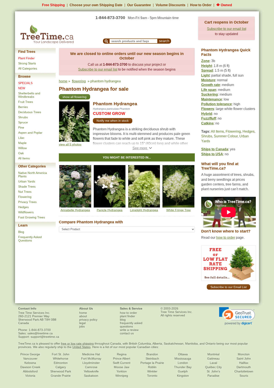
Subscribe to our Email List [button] (228, 287)
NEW (21, 88)
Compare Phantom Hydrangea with (91, 222)
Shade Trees (27, 186)
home (63, 81)
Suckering (209, 94)
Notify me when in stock (113, 120)
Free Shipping (53, 5)
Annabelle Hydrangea (75, 210)
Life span (208, 90)
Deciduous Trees (29, 112)
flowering (79, 81)
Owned (226, 5)
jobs (82, 326)
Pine (21, 127)
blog (123, 319)
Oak (21, 153)
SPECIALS (25, 83)
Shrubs (23, 117)
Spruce (23, 122)
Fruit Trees (25, 102)
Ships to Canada (214, 149)
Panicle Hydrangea (109, 210)
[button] (142, 148)
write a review (129, 330)
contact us (127, 333)
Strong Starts (27, 63)
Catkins (207, 123)
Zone (205, 61)
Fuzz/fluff (208, 118)
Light (205, 75)
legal (82, 323)
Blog (21, 232)
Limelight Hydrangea (144, 210)
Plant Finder (26, 58)
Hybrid (206, 114)
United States (81, 347)
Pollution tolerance (216, 104)
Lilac (21, 137)
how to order (225, 237)
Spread (207, 70)
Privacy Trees (27, 202)
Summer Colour (226, 136)
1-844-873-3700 (110, 17)
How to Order (200, 5)
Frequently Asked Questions (30, 238)
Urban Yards (26, 181)
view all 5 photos (70, 144)
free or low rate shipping (77, 343)
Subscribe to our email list (226, 29)
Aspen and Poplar (30, 132)
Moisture (208, 80)
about (83, 316)
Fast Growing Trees (31, 217)
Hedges (23, 207)
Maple (22, 143)
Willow (22, 148)
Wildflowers (26, 212)
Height (206, 66)
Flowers (207, 109)
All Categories (27, 68)
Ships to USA (212, 154)
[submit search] (106, 41)
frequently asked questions (131, 324)
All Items (24, 158)
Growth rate (210, 85)
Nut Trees (24, 191)
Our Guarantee (139, 5)
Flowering (24, 196)
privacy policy (88, 319)
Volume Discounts (170, 5)
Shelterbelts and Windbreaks (29, 95)
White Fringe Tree (178, 210)
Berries (23, 107)
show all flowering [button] (74, 97)
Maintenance (211, 99)
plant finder (127, 316)
